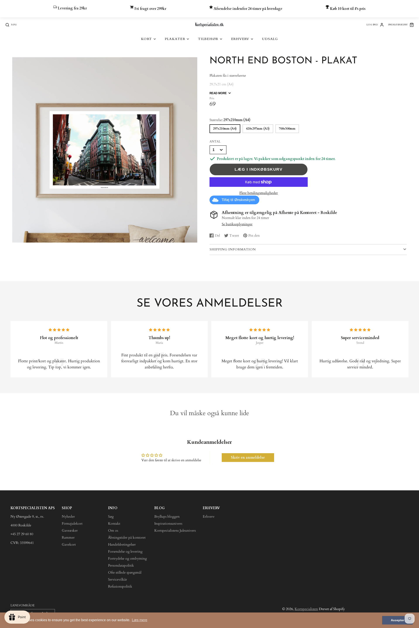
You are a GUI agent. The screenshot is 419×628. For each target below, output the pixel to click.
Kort (146, 39)
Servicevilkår (117, 579)
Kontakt (114, 523)
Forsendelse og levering (125, 551)
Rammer (68, 537)
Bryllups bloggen (167, 516)
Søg (111, 516)
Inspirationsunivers (168, 523)
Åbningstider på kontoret (127, 537)
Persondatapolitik (121, 565)
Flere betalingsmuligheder (258, 193)
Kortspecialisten (306, 609)
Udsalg (270, 39)
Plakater (175, 39)
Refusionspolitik (120, 586)
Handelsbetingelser (122, 544)
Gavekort (69, 544)
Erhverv (240, 39)
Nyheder (68, 516)
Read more (218, 93)
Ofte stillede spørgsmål (124, 572)
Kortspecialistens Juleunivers (175, 530)
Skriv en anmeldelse (248, 457)
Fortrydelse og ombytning (127, 558)
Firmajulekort (72, 523)
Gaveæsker (70, 530)
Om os (113, 530)
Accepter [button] (397, 620)
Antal (215, 141)
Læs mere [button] (139, 620)
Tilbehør (208, 39)
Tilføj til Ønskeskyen (238, 200)
